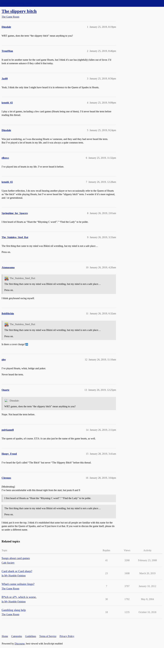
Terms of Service (47, 636)
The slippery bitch (19, 11)
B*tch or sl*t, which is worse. (19, 597)
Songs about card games (16, 558)
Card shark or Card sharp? (17, 571)
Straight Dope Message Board (17, 3)
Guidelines (30, 636)
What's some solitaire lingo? (18, 584)
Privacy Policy (67, 636)
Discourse (20, 643)
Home (5, 636)
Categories (16, 636)
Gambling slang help (14, 610)
